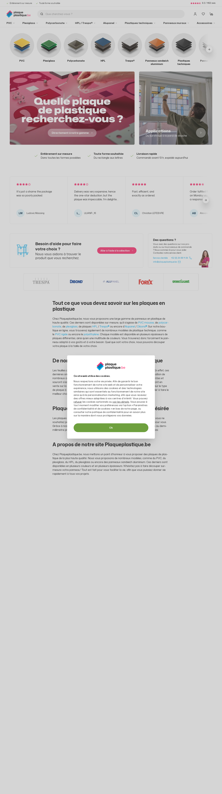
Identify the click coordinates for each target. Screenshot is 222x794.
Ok (111, 427)
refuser (78, 401)
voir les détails (120, 401)
